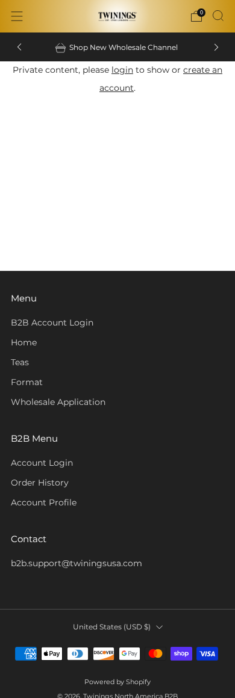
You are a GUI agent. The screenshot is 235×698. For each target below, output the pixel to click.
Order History (40, 482)
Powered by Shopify (117, 682)
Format (27, 382)
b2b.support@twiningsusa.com (76, 563)
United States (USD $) (112, 626)
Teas (20, 362)
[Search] (218, 16)
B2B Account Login (52, 322)
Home (24, 342)
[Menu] (17, 16)
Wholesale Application (58, 402)
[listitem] (118, 46)
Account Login (42, 463)
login (122, 70)
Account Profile (44, 502)
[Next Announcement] (216, 47)
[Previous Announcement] (19, 47)
